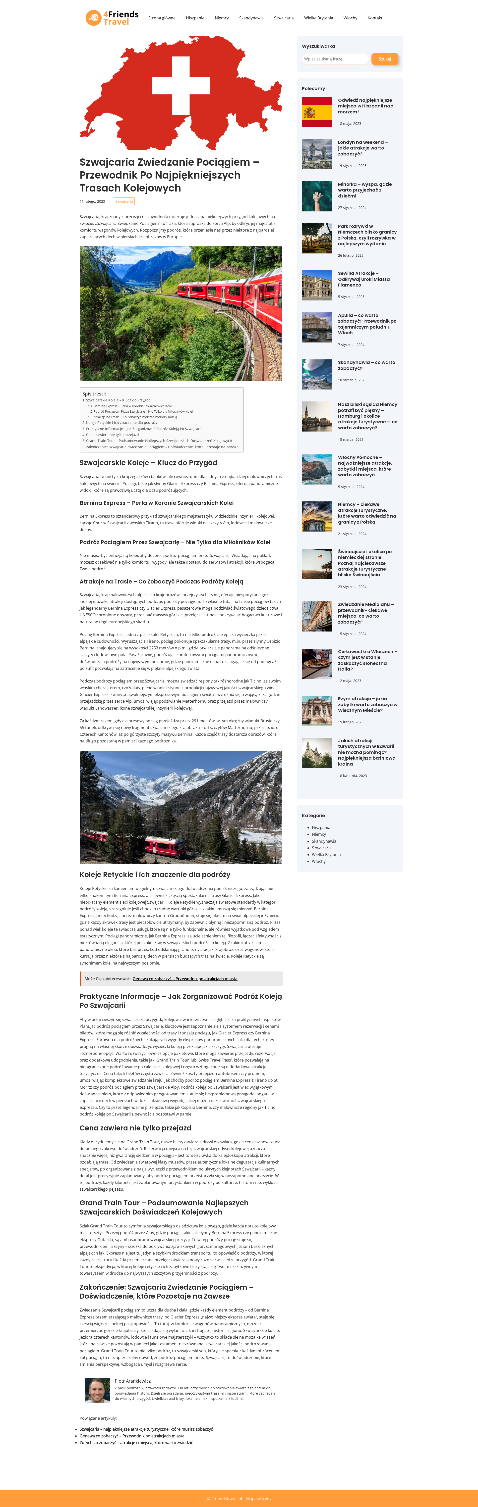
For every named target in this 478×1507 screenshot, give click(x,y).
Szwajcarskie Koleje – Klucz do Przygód (118, 400)
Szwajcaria (124, 201)
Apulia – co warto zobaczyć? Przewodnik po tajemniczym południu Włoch (367, 324)
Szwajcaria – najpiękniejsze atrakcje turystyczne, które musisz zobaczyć (146, 1429)
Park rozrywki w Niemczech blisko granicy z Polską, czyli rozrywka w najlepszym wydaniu (367, 235)
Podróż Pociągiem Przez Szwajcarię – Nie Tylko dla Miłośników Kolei (143, 411)
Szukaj (385, 59)
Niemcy (319, 834)
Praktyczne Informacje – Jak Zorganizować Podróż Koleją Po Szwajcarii (144, 428)
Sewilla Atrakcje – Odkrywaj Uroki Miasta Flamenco (364, 279)
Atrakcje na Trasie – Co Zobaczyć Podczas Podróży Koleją (135, 417)
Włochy (319, 861)
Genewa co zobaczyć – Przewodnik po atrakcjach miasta (132, 1436)
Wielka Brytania (326, 854)
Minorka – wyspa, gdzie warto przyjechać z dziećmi (365, 190)
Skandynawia (324, 841)
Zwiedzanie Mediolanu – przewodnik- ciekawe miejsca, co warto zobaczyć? (366, 613)
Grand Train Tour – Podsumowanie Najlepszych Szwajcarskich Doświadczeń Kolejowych (159, 440)
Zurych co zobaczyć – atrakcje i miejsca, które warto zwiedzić (136, 1442)
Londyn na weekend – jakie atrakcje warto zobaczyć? (363, 148)
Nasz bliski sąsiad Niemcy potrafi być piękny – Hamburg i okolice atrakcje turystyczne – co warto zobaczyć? (368, 416)
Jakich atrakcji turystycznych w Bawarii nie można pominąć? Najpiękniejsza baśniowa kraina (367, 752)
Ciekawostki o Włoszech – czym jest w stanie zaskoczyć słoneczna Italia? (367, 660)
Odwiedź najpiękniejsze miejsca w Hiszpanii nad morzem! (366, 106)
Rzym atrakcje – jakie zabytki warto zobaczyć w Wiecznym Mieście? (367, 704)
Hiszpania (321, 827)
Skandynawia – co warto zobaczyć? (366, 365)
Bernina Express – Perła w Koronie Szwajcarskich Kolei (133, 406)
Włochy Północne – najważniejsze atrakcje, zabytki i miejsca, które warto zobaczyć (365, 466)
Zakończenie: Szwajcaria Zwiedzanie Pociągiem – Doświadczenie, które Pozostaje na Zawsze (162, 446)
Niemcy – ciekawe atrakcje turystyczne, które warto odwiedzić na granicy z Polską (367, 513)
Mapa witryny (258, 1498)
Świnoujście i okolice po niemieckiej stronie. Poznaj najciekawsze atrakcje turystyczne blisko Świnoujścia (365, 563)
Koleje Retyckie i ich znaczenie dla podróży (121, 422)
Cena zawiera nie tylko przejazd (112, 434)
